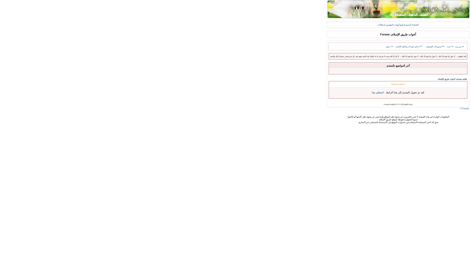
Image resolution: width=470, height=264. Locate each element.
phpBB (393, 104)
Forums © (464, 108)
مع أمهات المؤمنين (394, 24)
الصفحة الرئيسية (411, 24)
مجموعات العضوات (434, 46)
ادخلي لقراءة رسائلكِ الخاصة (408, 46)
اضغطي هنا (378, 92)
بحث (449, 46)
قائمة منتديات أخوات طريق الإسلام (452, 79)
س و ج (458, 46)
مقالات (380, 24)
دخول (388, 46)
